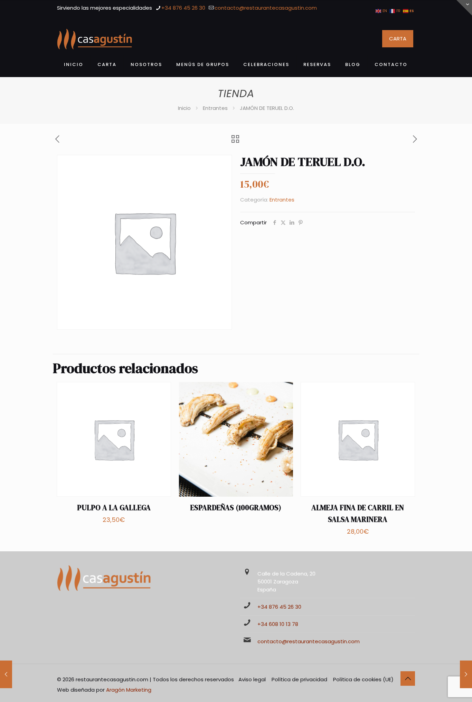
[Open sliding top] (464, 8)
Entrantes (215, 108)
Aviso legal (252, 679)
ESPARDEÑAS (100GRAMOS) (235, 508)
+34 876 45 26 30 (183, 7)
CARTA (397, 38)
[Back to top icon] (407, 678)
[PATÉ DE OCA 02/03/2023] (466, 674)
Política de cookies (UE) (363, 679)
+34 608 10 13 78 (277, 624)
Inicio (184, 108)
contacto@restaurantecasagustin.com (266, 7)
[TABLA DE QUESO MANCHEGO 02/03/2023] (6, 674)
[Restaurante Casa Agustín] (94, 38)
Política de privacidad (299, 679)
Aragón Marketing (128, 689)
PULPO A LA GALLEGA (114, 508)
